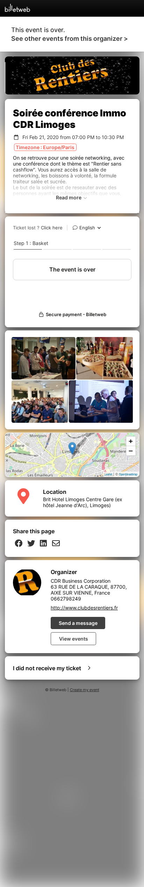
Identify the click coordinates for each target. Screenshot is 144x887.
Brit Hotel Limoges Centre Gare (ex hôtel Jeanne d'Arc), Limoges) (82, 502)
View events (73, 639)
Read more (69, 197)
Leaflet (108, 474)
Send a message (78, 623)
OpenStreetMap (128, 474)
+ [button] (131, 441)
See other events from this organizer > (69, 38)
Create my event (84, 690)
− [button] (131, 451)
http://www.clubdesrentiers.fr (84, 608)
